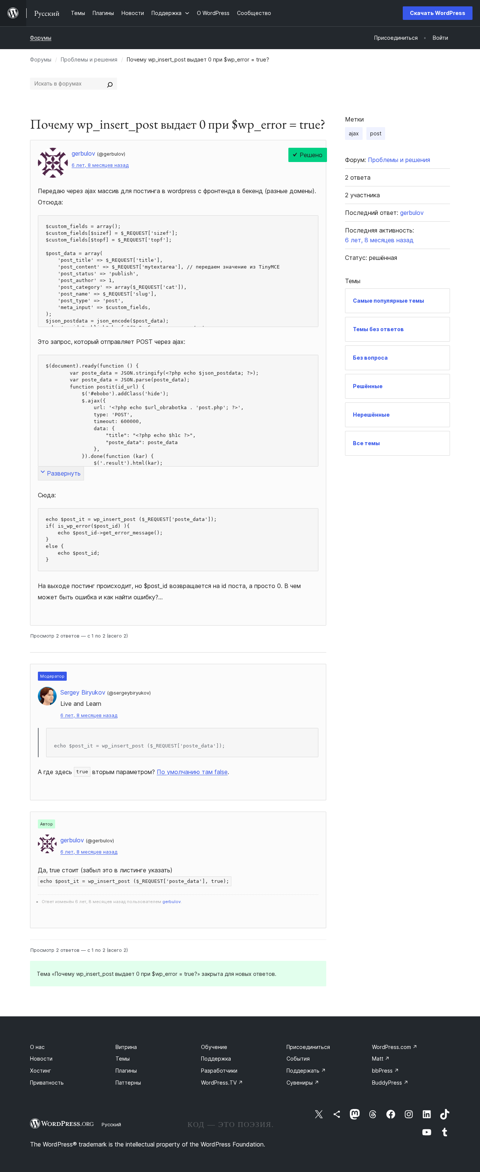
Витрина (126, 1047)
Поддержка (216, 1058)
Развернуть (64, 473)
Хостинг (40, 1070)
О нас (37, 1047)
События (298, 1058)
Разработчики (219, 1070)
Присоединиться (308, 1047)
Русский (111, 1124)
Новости (41, 1058)
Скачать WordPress (437, 13)
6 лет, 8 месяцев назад (100, 165)
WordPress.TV (222, 1082)
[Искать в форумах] (110, 84)
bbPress (385, 1070)
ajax (354, 133)
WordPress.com (394, 1047)
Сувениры (302, 1082)
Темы (123, 1058)
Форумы (40, 38)
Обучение (214, 1047)
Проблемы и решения (89, 59)
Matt (381, 1058)
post (375, 133)
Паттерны (128, 1082)
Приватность (47, 1082)
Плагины (126, 1070)
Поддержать (306, 1070)
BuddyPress (390, 1082)
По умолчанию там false (192, 772)
